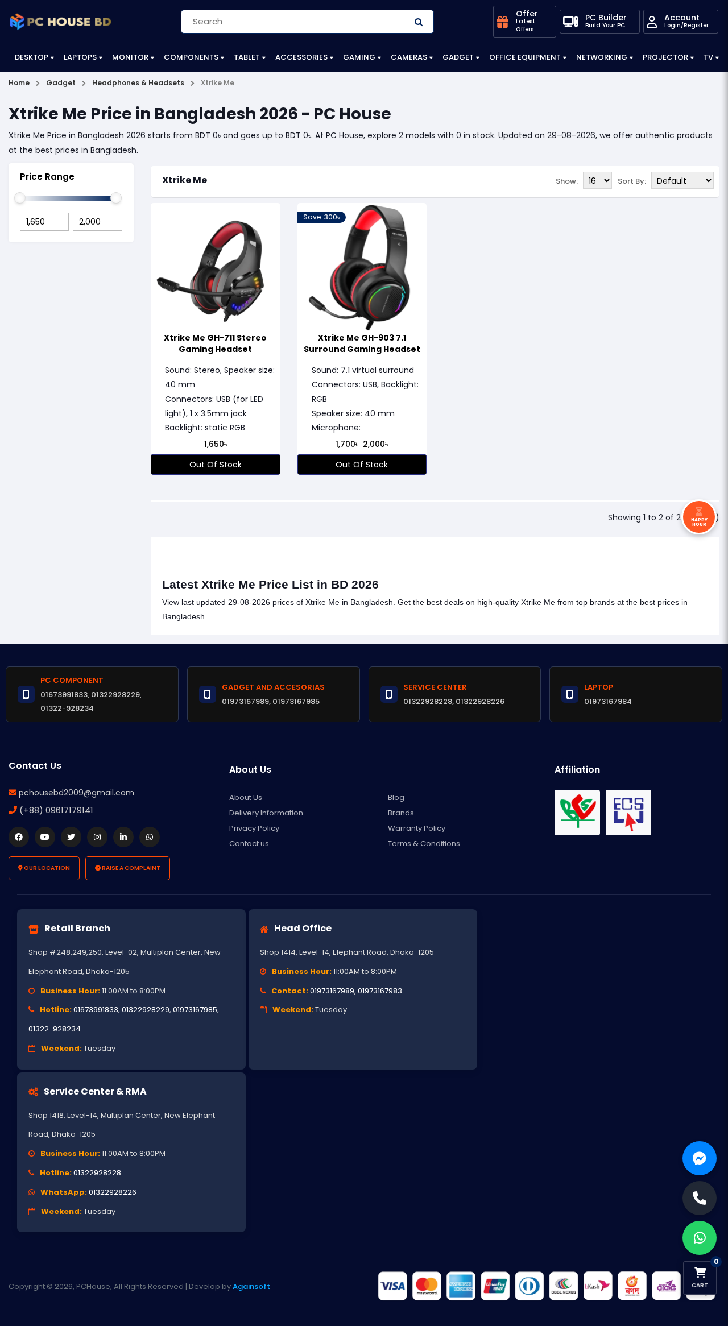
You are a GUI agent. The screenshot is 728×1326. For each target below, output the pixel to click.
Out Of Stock (215, 464)
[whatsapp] (149, 837)
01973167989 (332, 990)
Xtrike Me (184, 180)
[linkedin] (123, 837)
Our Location (46, 868)
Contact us (249, 843)
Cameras (409, 57)
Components (191, 57)
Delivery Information (266, 812)
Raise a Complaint (130, 868)
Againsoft (251, 1286)
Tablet (247, 57)
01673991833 (95, 1009)
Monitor (130, 57)
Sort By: (632, 181)
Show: (567, 181)
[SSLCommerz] (546, 1286)
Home (19, 83)
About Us (245, 797)
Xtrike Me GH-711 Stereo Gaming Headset (215, 343)
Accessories (301, 57)
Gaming (359, 57)
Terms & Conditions (424, 843)
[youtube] (45, 837)
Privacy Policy (254, 828)
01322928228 (97, 1172)
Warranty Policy (416, 828)
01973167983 (380, 990)
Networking (601, 57)
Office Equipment (525, 57)
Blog (396, 797)
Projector (665, 57)
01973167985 (195, 1009)
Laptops (80, 57)
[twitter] (71, 837)
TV (708, 57)
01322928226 (112, 1192)
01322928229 (145, 1009)
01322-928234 (54, 1028)
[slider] (20, 198)
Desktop (31, 57)
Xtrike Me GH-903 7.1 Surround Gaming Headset (362, 343)
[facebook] (19, 837)
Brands (401, 812)
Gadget (458, 57)
